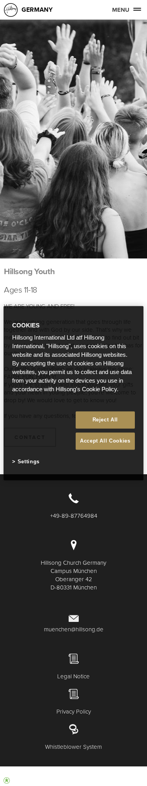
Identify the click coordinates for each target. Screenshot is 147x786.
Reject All (105, 420)
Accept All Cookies (105, 441)
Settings (29, 462)
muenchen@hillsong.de (73, 629)
